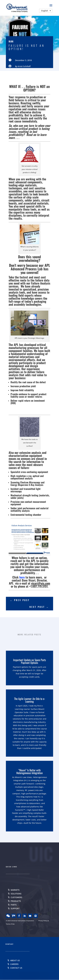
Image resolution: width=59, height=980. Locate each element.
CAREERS (14, 964)
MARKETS (15, 890)
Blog (11, 41)
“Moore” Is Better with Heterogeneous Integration (29, 771)
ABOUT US (15, 960)
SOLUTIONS (16, 893)
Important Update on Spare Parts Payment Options (29, 661)
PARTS (14, 904)
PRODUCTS (16, 901)
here (22, 577)
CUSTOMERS (16, 897)
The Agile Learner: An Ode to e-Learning (29, 700)
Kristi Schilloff (24, 66)
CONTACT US (16, 968)
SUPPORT (15, 908)
